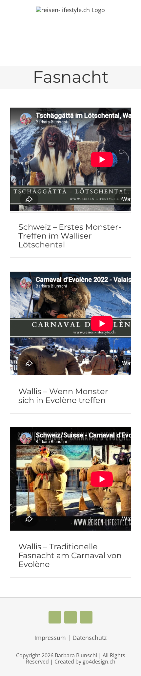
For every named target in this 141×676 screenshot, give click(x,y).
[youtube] (70, 617)
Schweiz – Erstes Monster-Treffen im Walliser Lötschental (69, 235)
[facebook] (55, 617)
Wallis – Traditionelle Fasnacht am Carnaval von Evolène (70, 555)
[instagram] (86, 617)
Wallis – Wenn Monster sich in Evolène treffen (63, 396)
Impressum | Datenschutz (70, 638)
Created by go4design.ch (84, 661)
